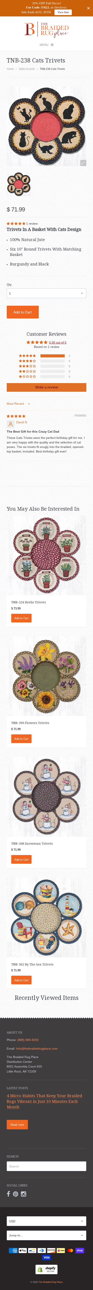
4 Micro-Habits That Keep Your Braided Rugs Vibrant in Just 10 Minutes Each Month (44, 1101)
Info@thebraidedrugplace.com (37, 1048)
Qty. (9, 284)
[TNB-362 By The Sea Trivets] (47, 917)
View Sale (63, 12)
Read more (17, 1124)
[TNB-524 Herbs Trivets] (47, 555)
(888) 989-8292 (28, 1040)
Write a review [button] (46, 387)
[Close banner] (88, 8)
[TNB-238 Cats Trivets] (19, 184)
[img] (16, 416)
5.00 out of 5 (57, 342)
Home (10, 68)
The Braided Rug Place (50, 1282)
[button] (16, 223)
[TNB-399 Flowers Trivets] (47, 676)
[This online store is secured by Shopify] (46, 1269)
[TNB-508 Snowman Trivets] (47, 796)
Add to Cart (22, 312)
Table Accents (27, 68)
